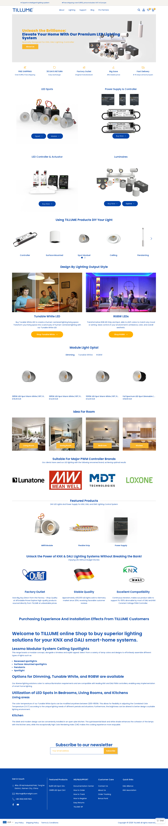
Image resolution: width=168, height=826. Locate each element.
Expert (37, 136)
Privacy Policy (18, 822)
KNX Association (129, 790)
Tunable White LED (47, 316)
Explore (129, 203)
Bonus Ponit (103, 798)
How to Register (80, 798)
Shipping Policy (32, 822)
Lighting (72, 10)
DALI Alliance (128, 786)
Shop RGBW (119, 334)
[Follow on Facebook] (13, 804)
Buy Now (119, 136)
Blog (92, 10)
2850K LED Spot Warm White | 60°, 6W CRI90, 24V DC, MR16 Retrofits (79, 396)
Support (83, 10)
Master (54, 136)
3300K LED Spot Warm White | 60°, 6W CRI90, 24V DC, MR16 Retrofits (116, 396)
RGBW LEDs (121, 316)
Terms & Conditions (49, 822)
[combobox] (8, 822)
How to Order (79, 790)
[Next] (151, 239)
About (61, 10)
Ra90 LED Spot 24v (57, 786)
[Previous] (17, 239)
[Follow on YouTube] (18, 804)
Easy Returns (79, 802)
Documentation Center (84, 786)
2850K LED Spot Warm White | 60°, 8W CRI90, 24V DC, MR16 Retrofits (42, 396)
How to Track (79, 794)
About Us (30, 46)
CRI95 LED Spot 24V (57, 790)
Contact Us (103, 786)
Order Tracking (104, 794)
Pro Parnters (104, 10)
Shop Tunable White (46, 334)
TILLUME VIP (78, 807)
